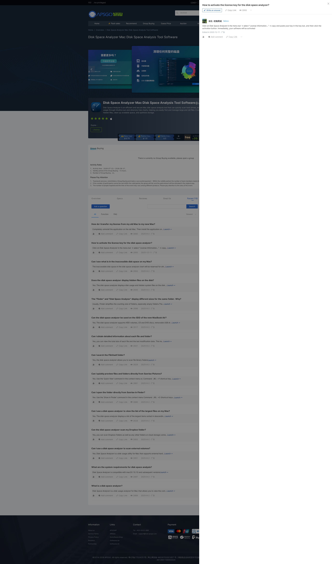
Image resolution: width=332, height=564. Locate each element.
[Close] (328, 3)
